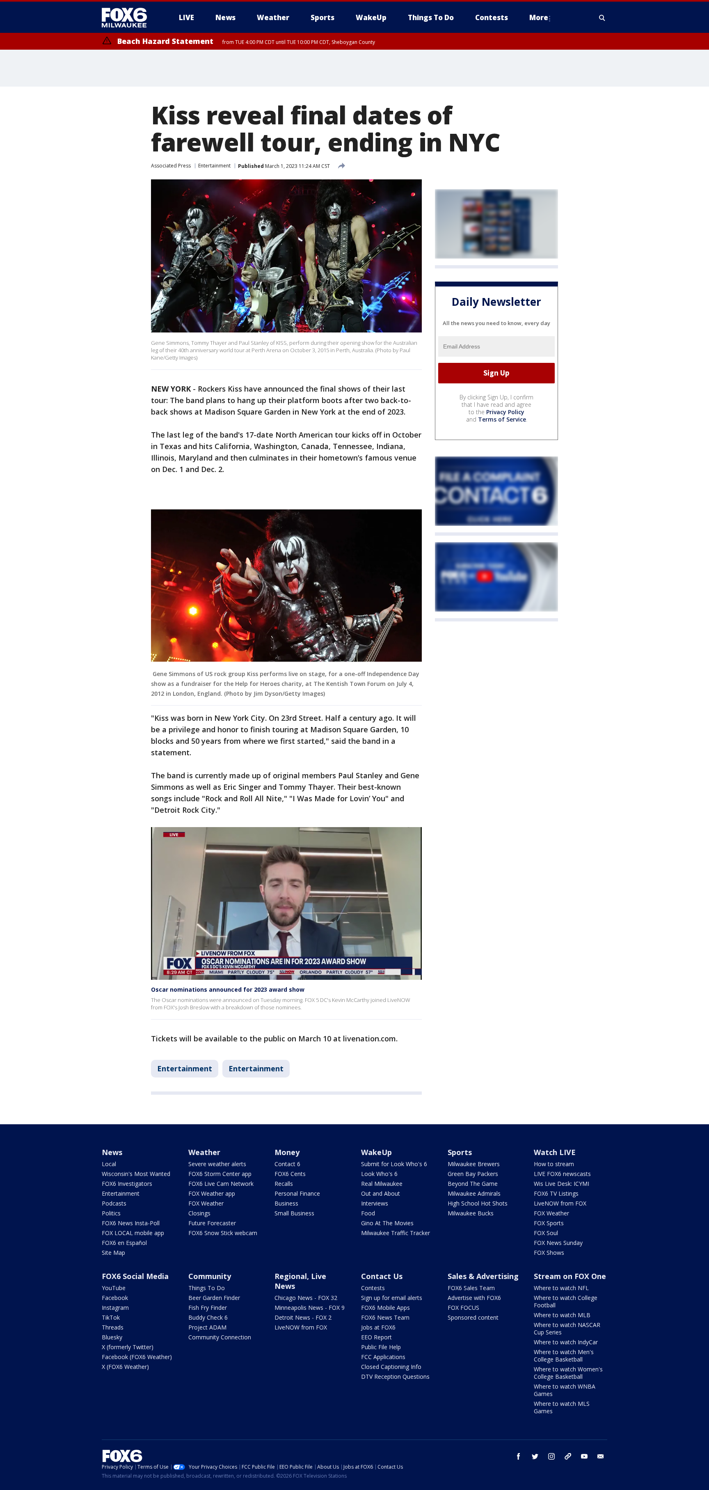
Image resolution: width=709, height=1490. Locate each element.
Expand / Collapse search (602, 17)
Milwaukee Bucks (471, 1213)
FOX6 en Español (124, 1243)
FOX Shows (549, 1252)
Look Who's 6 (379, 1174)
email (600, 1456)
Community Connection (219, 1337)
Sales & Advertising (483, 1276)
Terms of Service (502, 419)
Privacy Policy (505, 412)
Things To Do (206, 1288)
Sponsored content (473, 1317)
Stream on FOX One (570, 1276)
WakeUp (376, 1152)
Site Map (113, 1252)
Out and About (380, 1193)
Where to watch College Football (565, 1301)
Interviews (374, 1203)
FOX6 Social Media (135, 1276)
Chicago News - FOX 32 (305, 1298)
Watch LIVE (555, 1152)
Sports (460, 1152)
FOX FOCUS (463, 1307)
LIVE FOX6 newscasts (562, 1174)
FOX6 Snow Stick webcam (222, 1233)
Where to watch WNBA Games (564, 1390)
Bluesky (112, 1337)
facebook (518, 1456)
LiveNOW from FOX (560, 1203)
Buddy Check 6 (208, 1317)
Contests (373, 1288)
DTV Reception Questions (395, 1376)
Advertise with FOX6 (474, 1298)
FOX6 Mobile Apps (385, 1307)
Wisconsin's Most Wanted (136, 1174)
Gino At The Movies (387, 1223)
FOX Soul (546, 1233)
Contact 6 (287, 1164)
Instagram (115, 1307)
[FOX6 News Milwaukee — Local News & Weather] (129, 18)
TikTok (111, 1317)
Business (286, 1203)
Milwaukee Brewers (474, 1164)
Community (209, 1276)
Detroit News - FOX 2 (303, 1317)
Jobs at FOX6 (378, 1327)
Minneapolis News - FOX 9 (309, 1307)
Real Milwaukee (382, 1183)
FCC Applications (383, 1357)
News (112, 1152)
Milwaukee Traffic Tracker (395, 1233)
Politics (111, 1213)
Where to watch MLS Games (562, 1407)
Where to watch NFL (561, 1288)
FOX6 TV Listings (556, 1193)
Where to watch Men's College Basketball (564, 1355)
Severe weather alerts (217, 1164)
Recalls (283, 1183)
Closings (199, 1213)
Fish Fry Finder (207, 1307)
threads (567, 1456)
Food (368, 1213)
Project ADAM (207, 1327)
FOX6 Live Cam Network (221, 1183)
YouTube (114, 1288)
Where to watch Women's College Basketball (568, 1372)
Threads (113, 1327)
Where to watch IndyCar (566, 1342)
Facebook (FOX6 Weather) (137, 1357)
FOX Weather (206, 1203)
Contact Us (382, 1276)
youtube (584, 1456)
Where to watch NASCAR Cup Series (567, 1328)
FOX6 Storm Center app (220, 1174)
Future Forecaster (212, 1223)
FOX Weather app (211, 1193)
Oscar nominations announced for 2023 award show (227, 989)
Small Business (294, 1213)
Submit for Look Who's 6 (394, 1164)
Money (287, 1152)
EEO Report (376, 1337)
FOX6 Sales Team (471, 1288)
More (538, 17)
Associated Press (171, 165)
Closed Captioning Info (391, 1367)
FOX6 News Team (385, 1317)
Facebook (115, 1298)
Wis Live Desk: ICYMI (561, 1183)
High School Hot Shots (478, 1203)
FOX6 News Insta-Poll (131, 1223)
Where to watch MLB (562, 1315)
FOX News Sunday (558, 1243)
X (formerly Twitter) (127, 1347)
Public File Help (381, 1347)
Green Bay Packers (473, 1174)
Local (109, 1164)
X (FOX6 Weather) (125, 1367)
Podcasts (114, 1203)
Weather (204, 1152)
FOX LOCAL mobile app (133, 1233)
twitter (535, 1456)
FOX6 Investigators (127, 1183)
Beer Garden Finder (214, 1298)
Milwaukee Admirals (474, 1193)
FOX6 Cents (290, 1174)
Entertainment (214, 165)
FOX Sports (549, 1223)
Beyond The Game (473, 1183)
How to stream (554, 1164)
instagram (551, 1456)
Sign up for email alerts (391, 1298)
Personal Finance (297, 1193)
